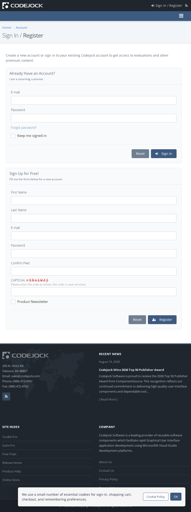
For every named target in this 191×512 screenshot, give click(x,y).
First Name (19, 192)
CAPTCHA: (18, 280)
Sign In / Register (169, 5)
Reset (140, 153)
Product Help (11, 471)
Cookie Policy (156, 497)
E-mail (15, 92)
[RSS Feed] (186, 5)
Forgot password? (24, 127)
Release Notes (12, 463)
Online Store (11, 480)
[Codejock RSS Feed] (6, 396)
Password (18, 110)
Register (165, 319)
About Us (105, 462)
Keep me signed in (32, 135)
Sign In (166, 153)
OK (176, 497)
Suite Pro (8, 445)
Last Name (19, 210)
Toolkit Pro (9, 437)
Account (21, 27)
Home (6, 27)
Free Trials (9, 454)
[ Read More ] (108, 399)
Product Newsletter (32, 301)
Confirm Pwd (20, 263)
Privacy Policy (108, 479)
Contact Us (106, 470)
